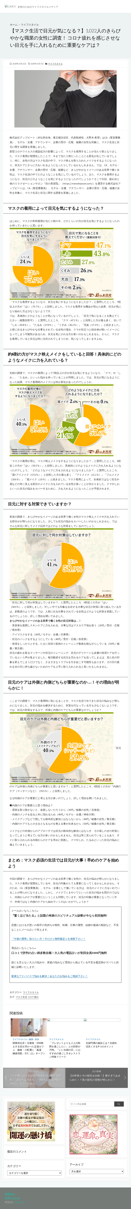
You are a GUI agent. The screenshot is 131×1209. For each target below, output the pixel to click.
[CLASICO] (10, 6)
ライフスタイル (30, 24)
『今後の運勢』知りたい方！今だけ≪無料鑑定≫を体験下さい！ (48, 938)
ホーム (14, 24)
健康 (31, 1039)
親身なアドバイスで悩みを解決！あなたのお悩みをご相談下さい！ (49, 976)
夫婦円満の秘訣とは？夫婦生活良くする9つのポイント (101, 1044)
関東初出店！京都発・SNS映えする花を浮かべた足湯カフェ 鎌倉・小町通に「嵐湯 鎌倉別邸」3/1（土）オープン (29, 1048)
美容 (37, 1039)
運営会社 (10, 1194)
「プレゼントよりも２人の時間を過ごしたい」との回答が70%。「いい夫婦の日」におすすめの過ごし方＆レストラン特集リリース (65, 1049)
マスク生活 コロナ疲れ (27, 997)
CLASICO (18, 1202)
